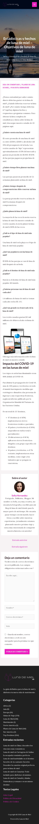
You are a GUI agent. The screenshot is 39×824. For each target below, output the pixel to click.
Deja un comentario (11, 85)
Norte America (9, 725)
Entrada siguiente (20, 547)
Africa (5, 706)
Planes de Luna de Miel (12, 729)
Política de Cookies (11, 802)
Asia (5, 709)
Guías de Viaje (9, 715)
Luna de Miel (8, 719)
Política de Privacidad (12, 798)
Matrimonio (8, 722)
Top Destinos (8, 735)
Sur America (8, 732)
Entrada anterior (19, 540)
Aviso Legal (8, 795)
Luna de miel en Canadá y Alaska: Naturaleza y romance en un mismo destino (18, 781)
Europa (6, 712)
